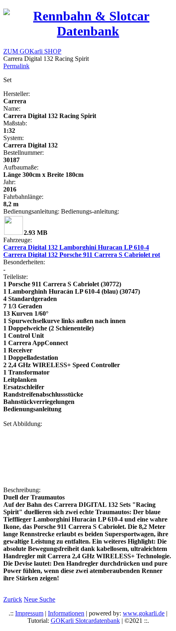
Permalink (16, 65)
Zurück (12, 599)
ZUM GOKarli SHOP (32, 51)
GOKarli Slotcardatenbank (85, 620)
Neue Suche (39, 599)
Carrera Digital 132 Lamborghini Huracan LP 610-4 (76, 247)
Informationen (66, 613)
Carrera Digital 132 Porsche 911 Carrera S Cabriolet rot (81, 254)
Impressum (29, 613)
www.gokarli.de (144, 613)
